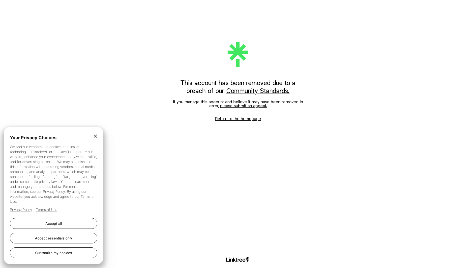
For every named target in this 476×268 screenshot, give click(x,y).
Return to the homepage (238, 118)
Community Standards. (258, 91)
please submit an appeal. (243, 105)
